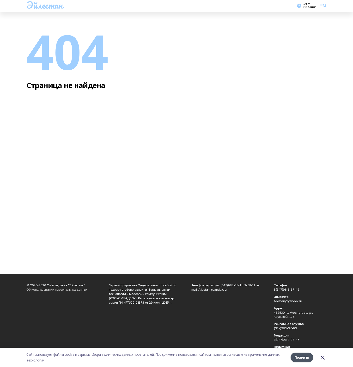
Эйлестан (44, 5)
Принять (301, 357)
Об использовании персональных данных (56, 289)
